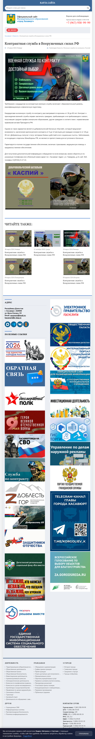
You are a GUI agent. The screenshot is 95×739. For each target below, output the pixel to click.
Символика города (70, 669)
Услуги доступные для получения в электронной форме (54, 674)
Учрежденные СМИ (12, 707)
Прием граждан (40, 672)
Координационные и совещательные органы (50, 688)
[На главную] (28, 18)
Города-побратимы (71, 674)
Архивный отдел (11, 697)
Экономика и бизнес (13, 692)
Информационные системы (15, 710)
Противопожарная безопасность (17, 712)
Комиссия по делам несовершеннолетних (20, 685)
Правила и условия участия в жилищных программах (53, 681)
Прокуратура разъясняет (43, 683)
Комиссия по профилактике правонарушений (21, 683)
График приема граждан (43, 669)
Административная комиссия (16, 679)
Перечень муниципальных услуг (46, 679)
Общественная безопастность (16, 674)
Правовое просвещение (43, 690)
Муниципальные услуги (43, 676)
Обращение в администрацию (45, 667)
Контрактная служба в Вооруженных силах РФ (15, 253)
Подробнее (27, 736)
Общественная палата (13, 672)
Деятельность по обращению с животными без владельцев (26, 699)
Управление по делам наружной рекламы (20, 690)
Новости (60, 48)
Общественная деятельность (16, 669)
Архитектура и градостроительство (18, 688)
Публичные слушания (42, 692)
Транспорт (9, 695)
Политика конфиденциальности (17, 714)
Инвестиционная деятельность (16, 676)
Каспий (87, 48)
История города (69, 667)
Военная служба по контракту (74, 48)
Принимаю (84, 734)
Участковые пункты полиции (44, 685)
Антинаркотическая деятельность (17, 681)
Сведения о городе (71, 672)
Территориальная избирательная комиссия (20, 667)
